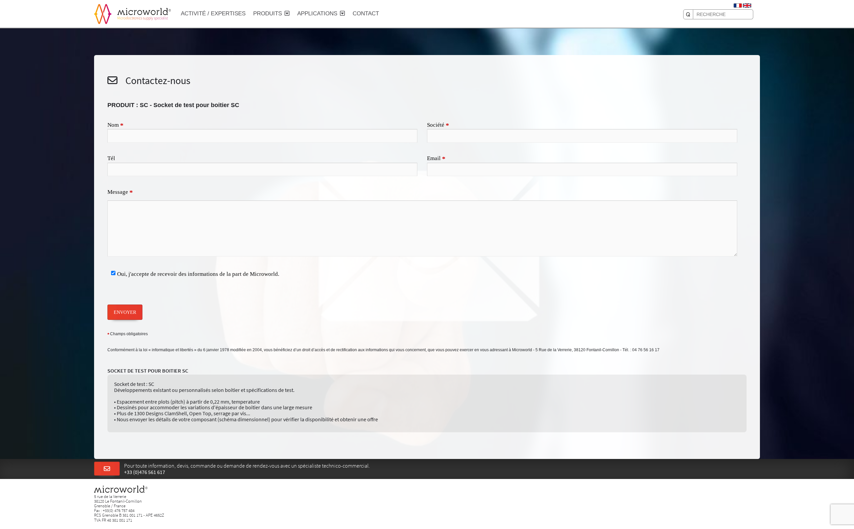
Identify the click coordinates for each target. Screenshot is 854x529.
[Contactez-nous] (107, 469)
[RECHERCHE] (688, 14)
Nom (115, 125)
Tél (111, 158)
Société (438, 125)
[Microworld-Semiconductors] (102, 13)
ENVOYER (125, 312)
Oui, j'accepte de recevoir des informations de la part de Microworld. (198, 274)
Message (120, 192)
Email (436, 158)
